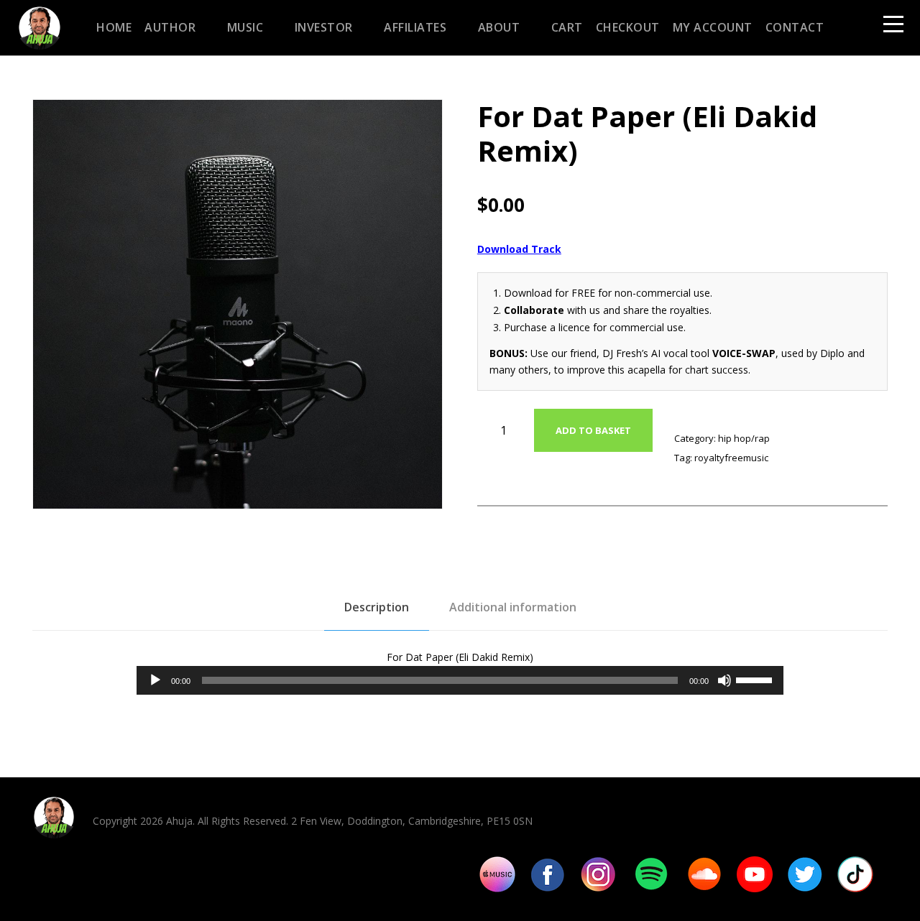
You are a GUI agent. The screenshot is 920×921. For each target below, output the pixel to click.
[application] (460, 680)
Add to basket (593, 430)
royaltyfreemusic (731, 457)
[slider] (756, 679)
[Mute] (724, 680)
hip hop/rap (744, 438)
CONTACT (794, 27)
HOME (114, 27)
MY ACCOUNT (713, 27)
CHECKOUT (628, 27)
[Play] (155, 680)
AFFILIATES (415, 27)
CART (567, 27)
